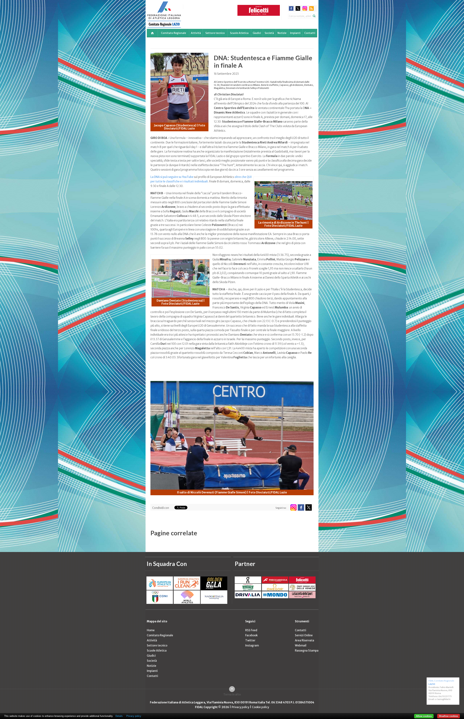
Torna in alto (232, 694)
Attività (196, 33)
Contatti (309, 33)
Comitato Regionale (173, 33)
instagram (305, 8)
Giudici (257, 33)
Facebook (251, 635)
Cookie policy (260, 707)
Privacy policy (240, 707)
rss (311, 8)
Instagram (252, 645)
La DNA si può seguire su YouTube (171, 177)
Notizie (281, 33)
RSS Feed (251, 630)
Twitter (250, 640)
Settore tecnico (215, 33)
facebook (291, 8)
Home (151, 630)
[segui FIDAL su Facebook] (301, 507)
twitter (298, 8)
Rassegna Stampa (306, 650)
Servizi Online (304, 635)
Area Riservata (304, 640)
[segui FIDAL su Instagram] (293, 507)
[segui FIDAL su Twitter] (308, 507)
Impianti (295, 33)
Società (269, 33)
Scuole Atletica (239, 33)
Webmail (300, 645)
